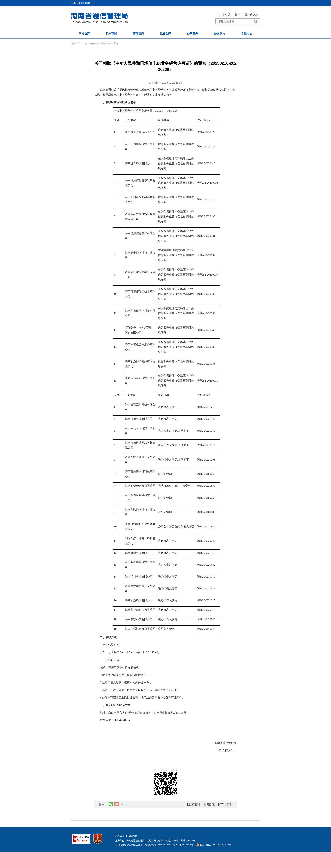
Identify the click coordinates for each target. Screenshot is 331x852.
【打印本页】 (224, 804)
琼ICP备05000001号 (183, 844)
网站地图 (132, 836)
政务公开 (165, 33)
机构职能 (111, 33)
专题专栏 (246, 33)
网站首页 (84, 33)
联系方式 (119, 836)
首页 (85, 43)
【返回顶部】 (193, 804)
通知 (115, 43)
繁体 (237, 14)
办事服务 (192, 33)
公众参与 (219, 33)
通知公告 (106, 43)
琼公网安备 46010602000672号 (215, 844)
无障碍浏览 (251, 14)
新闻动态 (138, 33)
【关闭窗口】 (209, 804)
